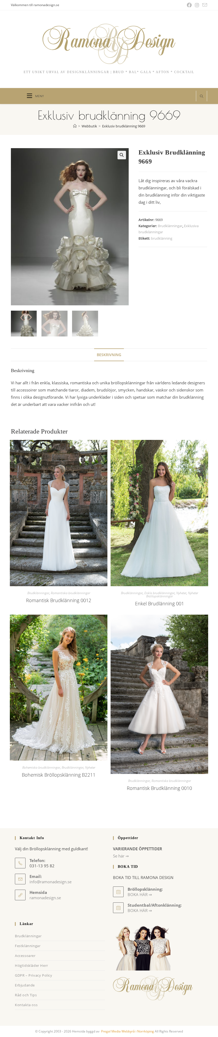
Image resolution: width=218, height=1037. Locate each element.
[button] (122, 155)
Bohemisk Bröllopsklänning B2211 (58, 775)
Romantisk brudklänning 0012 (58, 600)
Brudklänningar (170, 225)
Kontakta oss (26, 1004)
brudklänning (161, 238)
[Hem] (75, 126)
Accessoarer (25, 955)
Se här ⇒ (121, 856)
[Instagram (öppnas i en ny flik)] (197, 5)
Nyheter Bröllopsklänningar (172, 594)
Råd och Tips (26, 995)
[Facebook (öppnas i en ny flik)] (189, 5)
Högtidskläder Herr (31, 965)
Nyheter (181, 593)
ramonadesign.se (45, 897)
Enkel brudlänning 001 (159, 603)
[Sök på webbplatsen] (201, 96)
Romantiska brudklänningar (70, 593)
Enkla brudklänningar (159, 593)
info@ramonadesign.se (51, 881)
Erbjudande (25, 985)
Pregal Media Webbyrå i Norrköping (127, 1031)
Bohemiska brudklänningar (41, 767)
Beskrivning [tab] (109, 354)
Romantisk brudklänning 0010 (159, 788)
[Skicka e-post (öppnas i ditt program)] (204, 5)
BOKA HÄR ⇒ (140, 910)
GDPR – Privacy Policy (33, 975)
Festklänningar (27, 945)
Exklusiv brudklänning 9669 (123, 126)
